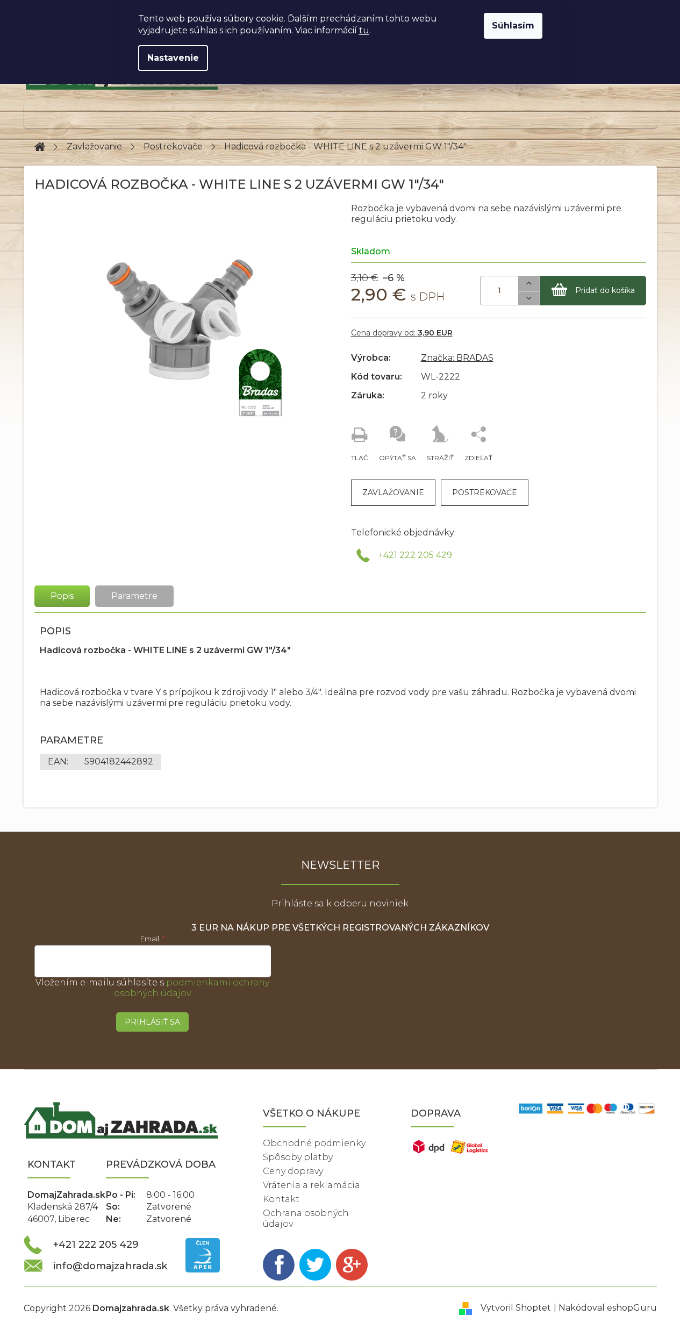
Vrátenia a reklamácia (311, 1185)
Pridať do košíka (605, 290)
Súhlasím (513, 25)
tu (364, 30)
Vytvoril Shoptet (516, 1308)
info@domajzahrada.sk (110, 1266)
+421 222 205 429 (415, 555)
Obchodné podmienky (314, 1143)
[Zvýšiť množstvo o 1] (529, 283)
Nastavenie (173, 58)
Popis (62, 596)
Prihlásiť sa (152, 1022)
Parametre (134, 596)
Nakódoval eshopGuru (608, 1308)
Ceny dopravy (293, 1171)
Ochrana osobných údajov (306, 1218)
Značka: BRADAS (457, 358)
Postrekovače (484, 492)
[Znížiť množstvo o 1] (529, 298)
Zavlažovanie (393, 492)
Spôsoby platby (298, 1157)
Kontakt (281, 1199)
